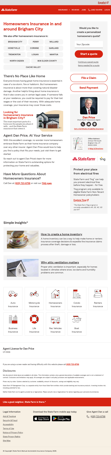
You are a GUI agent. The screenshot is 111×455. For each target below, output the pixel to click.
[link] (9, 10)
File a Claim (88, 78)
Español (102, 2)
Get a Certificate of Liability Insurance (88, 129)
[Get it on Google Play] (61, 418)
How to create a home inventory (61, 234)
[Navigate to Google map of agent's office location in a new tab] (94, 124)
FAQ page (47, 183)
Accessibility (8, 425)
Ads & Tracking (9, 416)
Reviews (75, 10)
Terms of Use (8, 429)
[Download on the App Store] (41, 418)
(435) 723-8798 (96, 10)
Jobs (84, 10)
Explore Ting (80, 200)
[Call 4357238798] (83, 124)
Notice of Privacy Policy (13, 433)
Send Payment (88, 87)
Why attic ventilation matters (60, 262)
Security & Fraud (10, 420)
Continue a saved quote (88, 62)
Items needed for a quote (88, 66)
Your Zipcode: (83, 44)
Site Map (7, 441)
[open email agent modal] (88, 124)
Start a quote (88, 54)
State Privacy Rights (11, 437)
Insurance (63, 10)
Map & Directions (96, 148)
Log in (107, 10)
